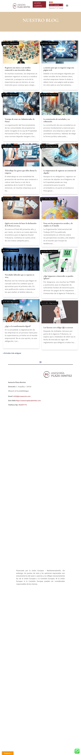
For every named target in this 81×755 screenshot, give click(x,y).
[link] (21, 6)
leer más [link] (21, 56)
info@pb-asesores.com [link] (22, 396)
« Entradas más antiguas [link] (12, 353)
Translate (61, 8)
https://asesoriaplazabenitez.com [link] (28, 400)
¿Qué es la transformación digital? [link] (18, 326)
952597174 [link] (23, 405)
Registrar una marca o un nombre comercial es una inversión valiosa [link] (18, 68)
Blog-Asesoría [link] (14, 43)
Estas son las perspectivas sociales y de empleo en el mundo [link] (58, 224)
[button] (40, 362)
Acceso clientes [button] (38, 4)
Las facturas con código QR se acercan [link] (58, 327)
